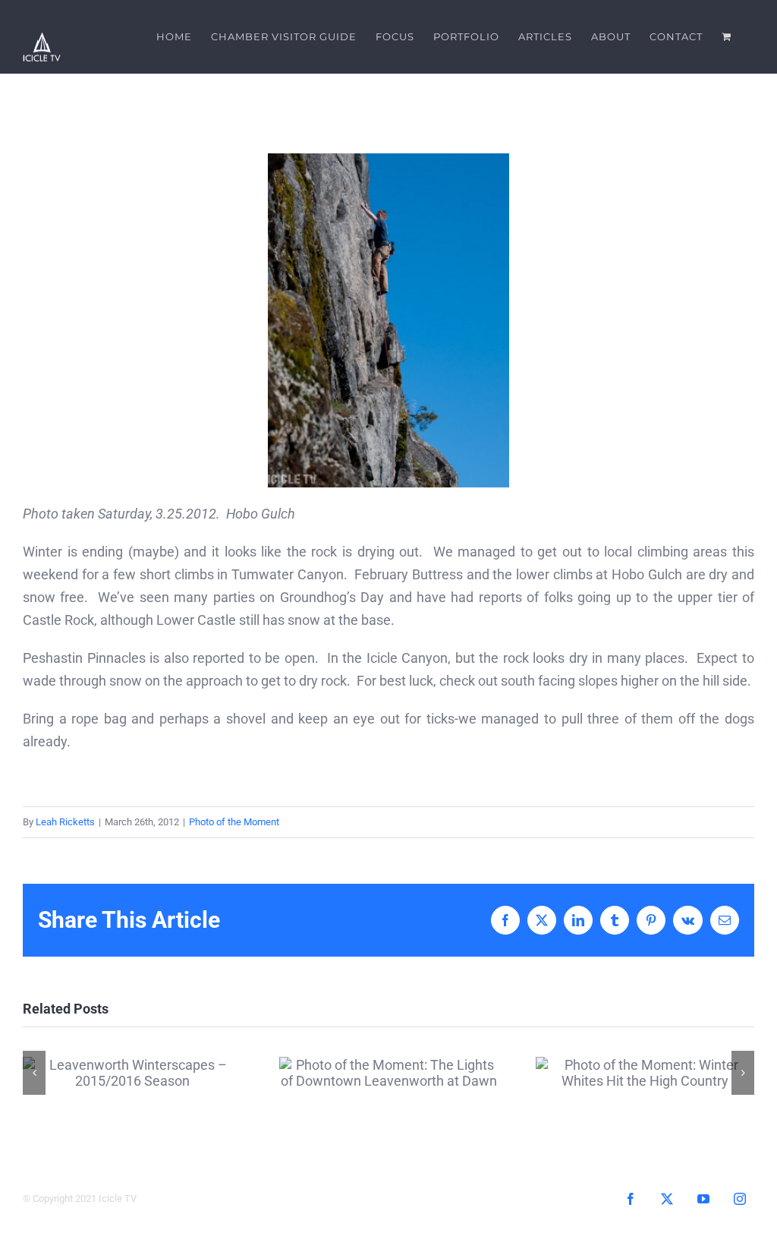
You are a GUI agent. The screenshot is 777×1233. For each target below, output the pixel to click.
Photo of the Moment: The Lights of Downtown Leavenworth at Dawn (389, 1072)
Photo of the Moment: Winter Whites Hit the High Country (645, 1072)
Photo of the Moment (234, 822)
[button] (34, 1073)
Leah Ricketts (65, 822)
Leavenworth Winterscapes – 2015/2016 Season (132, 1072)
